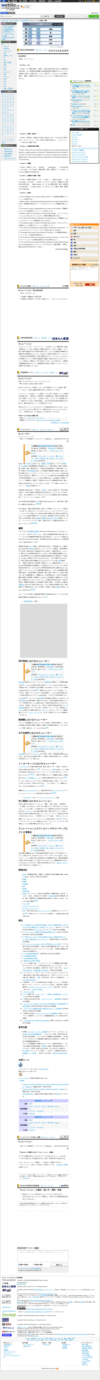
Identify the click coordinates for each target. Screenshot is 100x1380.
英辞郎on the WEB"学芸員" (32, 961)
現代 (46, 73)
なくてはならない (29, 1199)
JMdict (29, 1334)
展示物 (30, 211)
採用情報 (64, 1348)
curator (22, 154)
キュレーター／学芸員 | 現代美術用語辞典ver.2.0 (40, 932)
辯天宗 (75, 254)
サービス (58, 358)
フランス (44, 1106)
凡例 (48, 286)
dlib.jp (52, 458)
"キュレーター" (42, 456)
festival (25, 232)
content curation (36, 186)
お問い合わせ (25, 1178)
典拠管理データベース (42, 1101)
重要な (51, 215)
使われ (42, 361)
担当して (47, 211)
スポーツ (6, 76)
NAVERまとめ (28, 411)
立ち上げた (58, 1194)
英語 (29, 463)
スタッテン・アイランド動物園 (37, 1032)
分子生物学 (22, 754)
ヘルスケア (7, 72)
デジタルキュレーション (43, 76)
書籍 (57, 456)
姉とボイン (77, 236)
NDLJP (34, 989)
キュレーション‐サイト (79, 154)
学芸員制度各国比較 (32, 953)
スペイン (32, 1111)
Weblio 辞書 (90, 1)
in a (22, 244)
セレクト (54, 1156)
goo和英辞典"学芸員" (30, 956)
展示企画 (38, 296)
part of (38, 213)
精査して (45, 1196)
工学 (5, 60)
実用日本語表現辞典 (27, 50)
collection (40, 218)
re (44, 137)
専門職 (27, 354)
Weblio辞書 (36, 1297)
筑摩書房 (25, 1053)
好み (47, 230)
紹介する (52, 358)
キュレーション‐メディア (80, 161)
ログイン (81, 1)
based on (21, 152)
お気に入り (28, 1158)
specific (28, 152)
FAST (31, 1103)
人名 (5, 83)
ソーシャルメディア (38, 215)
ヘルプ (97, 1)
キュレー (74, 143)
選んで (63, 346)
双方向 (57, 1094)
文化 (5, 67)
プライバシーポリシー (10, 1351)
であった (54, 239)
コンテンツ (51, 186)
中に (65, 401)
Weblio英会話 (8, 151)
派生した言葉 (29, 73)
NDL (47, 458)
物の (47, 71)
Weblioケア (85, 1364)
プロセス (21, 172)
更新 (66, 249)
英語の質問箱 (8, 153)
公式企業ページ (66, 1344)
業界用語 (6, 48)
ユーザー (21, 1156)
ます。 (49, 361)
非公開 (51, 1158)
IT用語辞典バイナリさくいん (44, 1289)
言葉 (33, 172)
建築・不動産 (7, 62)
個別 (26, 172)
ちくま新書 (32, 1053)
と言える (40, 1158)
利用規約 (6, 1350)
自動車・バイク (8, 55)
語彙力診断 (7, 156)
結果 (26, 199)
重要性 (59, 203)
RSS (57, 1368)
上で (22, 407)
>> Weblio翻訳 (94, 264)
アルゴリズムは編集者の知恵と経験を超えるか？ (39, 1008)
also (48, 154)
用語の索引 (44, 338)
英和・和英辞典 (23, 1)
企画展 (48, 396)
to (45, 237)
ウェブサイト (64, 223)
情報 (30, 69)
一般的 (30, 142)
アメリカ (37, 1106)
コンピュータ (7, 51)
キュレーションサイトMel (80, 157)
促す (46, 363)
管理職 (33, 471)
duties (64, 152)
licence (36, 1336)
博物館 (64, 208)
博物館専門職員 (34, 531)
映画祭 (60, 232)
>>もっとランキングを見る (90, 260)
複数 (26, 1156)
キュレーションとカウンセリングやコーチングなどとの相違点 (81, 111)
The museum (24, 208)
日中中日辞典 (32, 1)
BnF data (51, 1106)
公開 (46, 1158)
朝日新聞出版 (57, 994)
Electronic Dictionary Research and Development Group (72, 1334)
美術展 (57, 196)
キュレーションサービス (59, 299)
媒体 (63, 1196)
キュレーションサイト (47, 1194)
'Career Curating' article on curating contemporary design (40, 1089)
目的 (49, 69)
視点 (53, 69)
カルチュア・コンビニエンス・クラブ (40, 987)
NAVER (58, 420)
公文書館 (24, 466)
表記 (36, 137)
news (49, 223)
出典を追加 (51, 448)
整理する (22, 349)
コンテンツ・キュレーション (46, 797)
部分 (54, 215)
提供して (47, 225)
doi (65, 968)
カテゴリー (50, 429)
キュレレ (74, 141)
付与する (33, 351)
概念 (56, 76)
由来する (50, 354)
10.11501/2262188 (30, 980)
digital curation (23, 157)
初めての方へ (95, 13)
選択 (50, 71)
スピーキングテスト (10, 158)
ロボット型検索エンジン (31, 778)
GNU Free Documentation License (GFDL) (40, 1300)
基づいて (59, 69)
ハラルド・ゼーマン (34, 712)
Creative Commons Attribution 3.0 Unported (38, 1311)
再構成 (64, 69)
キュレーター (64, 71)
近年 (56, 361)
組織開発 (22, 363)
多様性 (33, 235)
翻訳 (58, 587)
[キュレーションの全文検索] (11, 13)
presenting (59, 242)
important (48, 201)
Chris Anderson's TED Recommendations (37, 1020)
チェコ (57, 1106)
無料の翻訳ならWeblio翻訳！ (28, 6)
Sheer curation (77, 106)
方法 (26, 247)
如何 (75, 245)
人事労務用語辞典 (26, 338)
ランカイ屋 (25, 903)
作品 (26, 356)
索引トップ (39, 50)
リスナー (42, 230)
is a (32, 213)
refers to (27, 150)
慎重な (62, 196)
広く (39, 361)
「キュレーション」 (47, 999)
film (30, 232)
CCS (73, 125)
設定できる (61, 1158)
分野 (28, 363)
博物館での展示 (41, 71)
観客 (25, 403)
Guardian (62, 1089)
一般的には (32, 396)
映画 (64, 232)
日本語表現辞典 (24, 20)
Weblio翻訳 (85, 1350)
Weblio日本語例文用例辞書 (29, 1185)
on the (22, 159)
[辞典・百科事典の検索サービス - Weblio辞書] (10, 6)
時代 (32, 203)
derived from (56, 152)
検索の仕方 (7, 1346)
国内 (44, 409)
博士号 (56, 518)
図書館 (61, 218)
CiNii (36, 458)
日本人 (42, 140)
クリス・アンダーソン (44, 911)
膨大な (23, 356)
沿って (40, 299)
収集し (41, 401)
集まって (31, 366)
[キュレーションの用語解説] (4, 13)
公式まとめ (52, 420)
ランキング (43, 286)
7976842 (39, 989)
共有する (50, 390)
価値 (28, 351)
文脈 (61, 401)
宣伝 (51, 1196)
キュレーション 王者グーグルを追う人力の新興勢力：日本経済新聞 (44, 1004)
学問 (5, 65)
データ (65, 237)
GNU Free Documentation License (48, 1294)
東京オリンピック (62, 863)
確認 (75, 242)
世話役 (56, 393)
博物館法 (21, 584)
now (45, 154)
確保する (42, 239)
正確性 (36, 239)
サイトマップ (7, 1353)
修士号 (51, 518)
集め (44, 299)
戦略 (46, 215)
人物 (66, 182)
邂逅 (75, 251)
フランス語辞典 (86, 1355)
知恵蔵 (49, 994)
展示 (39, 356)
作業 (37, 351)
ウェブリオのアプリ (28, 1344)
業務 (21, 73)
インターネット (23, 766)
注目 (25, 366)
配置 (54, 71)
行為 (20, 71)
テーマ (35, 299)
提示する (32, 247)
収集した (37, 349)
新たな (21, 351)
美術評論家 (25, 891)
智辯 (75, 230)
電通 (39, 977)
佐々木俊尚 (25, 1051)
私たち (29, 215)
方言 (5, 86)
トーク (36, 418)
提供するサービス (55, 407)
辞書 (3, 1)
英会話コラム (8, 149)
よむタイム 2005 (29, 992)
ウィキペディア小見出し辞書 (30, 1137)
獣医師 (44, 1046)
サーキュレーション (35, 1196)
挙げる (49, 411)
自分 (55, 1158)
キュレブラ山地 (77, 134)
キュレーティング (44, 381)
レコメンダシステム (30, 790)
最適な (60, 1196)
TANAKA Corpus (6, 1307)
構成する (44, 356)
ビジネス (6, 46)
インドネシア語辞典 (87, 1357)
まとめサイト (27, 797)
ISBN (54, 1053)
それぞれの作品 (49, 401)
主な (48, 409)
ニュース (51, 456)
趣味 (5, 74)
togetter (39, 411)
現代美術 (21, 682)
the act (33, 150)
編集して (47, 358)
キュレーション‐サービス (80, 159)
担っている (48, 403)
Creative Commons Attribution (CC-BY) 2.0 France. (39, 1309)
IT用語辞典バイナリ (27, 372)
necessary (41, 237)
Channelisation (77, 100)
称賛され (39, 235)
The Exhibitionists (27, 1094)
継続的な (37, 220)
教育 (59, 560)
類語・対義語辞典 (12, 1)
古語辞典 (50, 1)
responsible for (39, 208)
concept (63, 154)
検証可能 (40, 446)
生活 (5, 69)
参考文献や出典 (49, 446)
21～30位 (88, 227)
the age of (56, 201)
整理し (41, 69)
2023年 (58, 249)
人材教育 (65, 361)
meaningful (26, 244)
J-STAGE (42, 458)
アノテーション (35, 754)
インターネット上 (56, 73)
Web (20, 407)
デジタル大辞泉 (25, 286)
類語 (29, 167)
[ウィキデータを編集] (52, 1101)
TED (23, 911)
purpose (33, 152)
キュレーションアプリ (79, 152)
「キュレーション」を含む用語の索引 (30, 1268)
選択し (35, 69)
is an (45, 218)
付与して (44, 390)
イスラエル (40, 1111)
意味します (43, 351)
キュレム (74, 137)
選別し (21, 76)
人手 (44, 387)
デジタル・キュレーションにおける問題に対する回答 (81, 91)
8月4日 (62, 249)
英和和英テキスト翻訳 (28, 1247)
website (25, 223)
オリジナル (37, 930)
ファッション (31, 1194)
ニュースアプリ (57, 790)
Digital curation (24, 201)
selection (41, 167)
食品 (5, 81)
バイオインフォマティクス (30, 906)
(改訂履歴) (43, 1295)
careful (43, 196)
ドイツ (31, 1106)
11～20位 (81, 227)
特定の (46, 69)
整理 (48, 169)
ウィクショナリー (24, 1078)
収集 (60, 387)
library (34, 218)
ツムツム (41, 418)
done (41, 227)
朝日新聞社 (58, 999)
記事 (30, 225)
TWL (35, 461)
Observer (28, 1087)
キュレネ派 (75, 132)
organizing (46, 150)
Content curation (25, 213)
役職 (24, 398)
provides (30, 223)
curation (48, 346)
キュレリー (75, 139)
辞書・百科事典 (14, 20)
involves (34, 157)
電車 (5, 53)
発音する (48, 140)
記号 (3, 142)
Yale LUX (32, 1113)
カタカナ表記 (63, 137)
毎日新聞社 (58, 1008)
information (65, 150)
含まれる (62, 76)
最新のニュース (24, 225)
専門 (29, 471)
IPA (34, 137)
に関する (37, 1194)
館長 (56, 396)
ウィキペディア (25, 429)
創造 (41, 363)
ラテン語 (48, 393)
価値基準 (40, 358)
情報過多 (27, 203)
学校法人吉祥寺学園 (79, 248)
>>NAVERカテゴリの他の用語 (59, 422)
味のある (22, 247)
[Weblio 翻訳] (22, 7)
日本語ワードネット (22, 1327)
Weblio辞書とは (8, 1344)
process (31, 242)
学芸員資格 (52, 896)
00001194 (45, 970)
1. (19, 196)
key (34, 213)
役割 (52, 363)
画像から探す (26, 1346)
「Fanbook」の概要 (61, 1164)
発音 (29, 137)
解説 (51, 1152)
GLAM (24, 874)
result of (37, 196)
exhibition (28, 196)
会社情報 (64, 1346)
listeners (54, 227)
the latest (44, 223)
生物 (5, 79)
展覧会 (28, 485)
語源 (22, 396)
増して (64, 203)
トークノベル (30, 418)
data (33, 237)
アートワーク (43, 1156)
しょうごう (77, 257)
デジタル (48, 184)
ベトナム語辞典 (86, 1360)
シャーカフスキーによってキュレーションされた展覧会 (81, 116)
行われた (58, 230)
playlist (34, 227)
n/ (48, 137)
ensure (48, 237)
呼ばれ (26, 361)
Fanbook (23, 1152)
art (36, 154)
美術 (23, 886)
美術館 (33, 71)
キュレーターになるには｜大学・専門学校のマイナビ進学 (43, 944)
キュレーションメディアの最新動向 (47, 1013)
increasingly (41, 201)
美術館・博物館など (28, 296)
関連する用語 (32, 179)
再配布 (31, 76)
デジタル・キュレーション (30, 908)
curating (30, 383)
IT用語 (31, 361)
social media (46, 213)
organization (52, 167)
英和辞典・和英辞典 (87, 1348)
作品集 (36, 1158)
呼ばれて (36, 409)
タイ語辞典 (85, 1359)
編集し (60, 349)
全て (3, 44)
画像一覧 (52, 372)
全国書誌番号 (37, 970)
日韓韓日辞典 (42, 1)
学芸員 (62, 396)
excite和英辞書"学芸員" (31, 958)
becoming (34, 201)
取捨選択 (32, 356)
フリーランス (46, 710)
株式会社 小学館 (21, 1284)
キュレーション (23, 436)
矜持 (75, 233)
